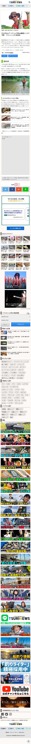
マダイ (8, 384)
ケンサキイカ (14, 386)
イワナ (17, 392)
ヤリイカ (17, 400)
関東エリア (19, 409)
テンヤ (13, 375)
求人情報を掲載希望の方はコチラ (15, 200)
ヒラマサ (25, 384)
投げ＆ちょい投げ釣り (8, 378)
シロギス (16, 397)
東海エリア (23, 412)
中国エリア (13, 414)
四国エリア (22, 414)
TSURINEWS (14, 735)
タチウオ (23, 392)
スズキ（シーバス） (7, 389)
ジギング (20, 370)
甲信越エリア (6, 412)
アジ (3, 384)
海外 (11, 417)
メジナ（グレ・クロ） (22, 395)
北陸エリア (15, 412)
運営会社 (7, 732)
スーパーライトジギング (9, 370)
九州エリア (5, 417)
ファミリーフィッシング (21, 361)
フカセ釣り (5, 372)
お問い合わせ (21, 732)
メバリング (20, 364)
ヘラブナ (10, 403)
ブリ (13, 384)
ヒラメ (4, 395)
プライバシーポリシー (14, 732)
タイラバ (22, 367)
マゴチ (4, 400)
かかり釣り (20, 375)
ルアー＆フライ (13, 56)
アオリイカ (11, 395)
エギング (12, 364)
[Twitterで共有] (5, 189)
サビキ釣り (20, 378)
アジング (4, 367)
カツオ (4, 403)
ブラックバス (19, 403)
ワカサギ (10, 400)
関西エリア (5, 414)
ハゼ (22, 397)
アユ (22, 389)
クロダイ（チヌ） (7, 397)
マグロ (24, 400)
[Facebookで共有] (12, 189)
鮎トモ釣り (5, 364)
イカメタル (22, 372)
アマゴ (11, 392)
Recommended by (24, 308)
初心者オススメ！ (7, 361)
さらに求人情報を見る (15, 228)
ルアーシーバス (13, 367)
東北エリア (11, 409)
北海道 (4, 409)
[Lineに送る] (25, 189)
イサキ (19, 384)
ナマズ (17, 389)
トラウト (4, 56)
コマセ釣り (13, 372)
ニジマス (4, 392)
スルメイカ (5, 386)
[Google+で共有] (19, 189)
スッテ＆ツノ (6, 375)
